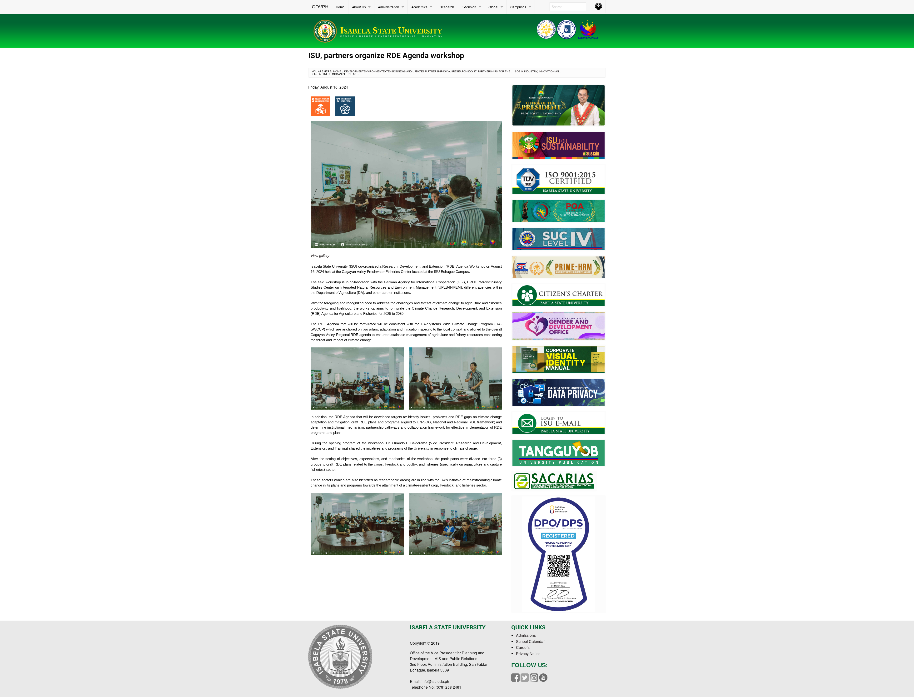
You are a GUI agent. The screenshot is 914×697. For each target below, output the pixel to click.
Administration (388, 7)
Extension (469, 7)
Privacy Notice (528, 653)
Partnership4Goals (438, 71)
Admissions (526, 635)
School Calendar (530, 641)
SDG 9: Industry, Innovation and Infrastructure (550, 71)
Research (447, 7)
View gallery (320, 256)
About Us (359, 7)
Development (354, 71)
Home (340, 7)
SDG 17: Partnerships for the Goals (493, 71)
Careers (523, 647)
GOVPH (320, 6)
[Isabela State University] (379, 30)
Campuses (518, 7)
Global (493, 7)
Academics (419, 7)
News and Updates (411, 71)
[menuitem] (320, 7)
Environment (373, 71)
